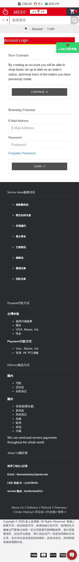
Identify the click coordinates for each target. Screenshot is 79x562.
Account (37, 28)
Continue (37, 91)
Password (14, 137)
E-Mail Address (18, 120)
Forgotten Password (21, 153)
